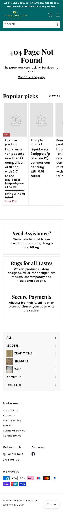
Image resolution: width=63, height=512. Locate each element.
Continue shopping (31, 77)
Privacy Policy (12, 420)
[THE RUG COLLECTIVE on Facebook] (33, 454)
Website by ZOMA (13, 504)
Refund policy (12, 435)
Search (7, 425)
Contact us (10, 410)
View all (54, 96)
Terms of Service (14, 430)
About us (9, 415)
